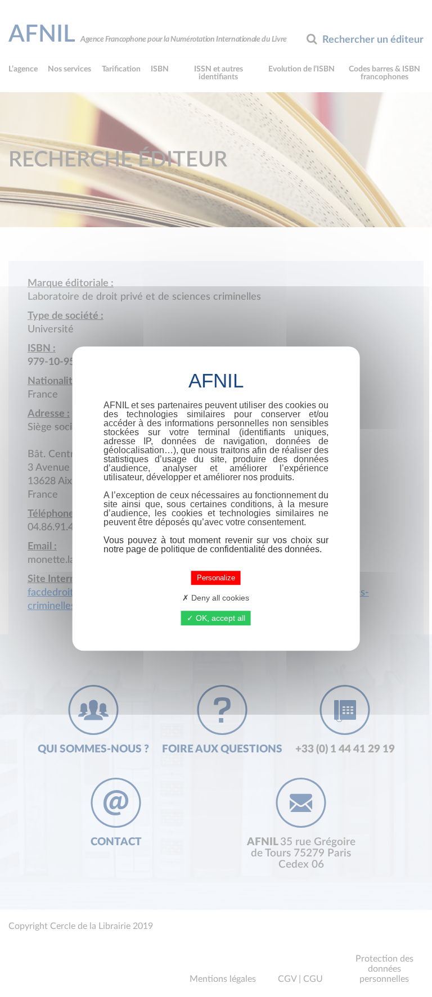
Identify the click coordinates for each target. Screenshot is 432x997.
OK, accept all (219, 617)
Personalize (216, 578)
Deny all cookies (219, 597)
